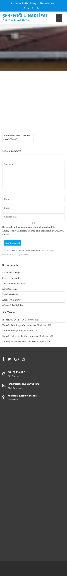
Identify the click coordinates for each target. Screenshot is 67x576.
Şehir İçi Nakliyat (10, 277)
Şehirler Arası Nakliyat (13, 283)
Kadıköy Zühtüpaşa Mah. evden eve (38, 3)
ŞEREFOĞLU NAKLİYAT (25, 15)
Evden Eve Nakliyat (11, 272)
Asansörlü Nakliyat (11, 299)
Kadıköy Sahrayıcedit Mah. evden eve (20, 336)
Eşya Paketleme (10, 294)
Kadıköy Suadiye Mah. (12, 330)
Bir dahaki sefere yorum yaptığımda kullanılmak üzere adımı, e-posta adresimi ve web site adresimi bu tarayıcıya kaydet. (33, 230)
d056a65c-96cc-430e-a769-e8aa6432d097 (17, 137)
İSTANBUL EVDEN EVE (14, 319)
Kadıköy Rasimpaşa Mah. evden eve (19, 341)
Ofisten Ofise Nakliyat (13, 305)
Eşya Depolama (9, 288)
